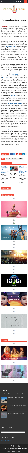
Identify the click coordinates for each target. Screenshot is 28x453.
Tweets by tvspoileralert (6, 440)
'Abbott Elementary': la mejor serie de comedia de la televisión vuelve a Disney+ (5, 178)
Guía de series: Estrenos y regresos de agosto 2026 (13, 393)
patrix (2, 22)
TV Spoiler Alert (10, 448)
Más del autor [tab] (16, 163)
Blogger (8, 451)
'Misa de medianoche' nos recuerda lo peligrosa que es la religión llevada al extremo (23, 178)
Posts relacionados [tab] (6, 163)
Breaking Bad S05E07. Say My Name (16, 397)
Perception (20, 158)
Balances (14, 158)
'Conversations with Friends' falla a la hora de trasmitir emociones (14, 174)
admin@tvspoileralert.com (16, 451)
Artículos (8, 158)
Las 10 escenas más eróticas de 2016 (16, 413)
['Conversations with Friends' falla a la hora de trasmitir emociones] (14, 168)
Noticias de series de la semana (8, 421)
